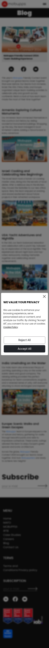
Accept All (24, 349)
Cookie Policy (10, 327)
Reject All (24, 340)
